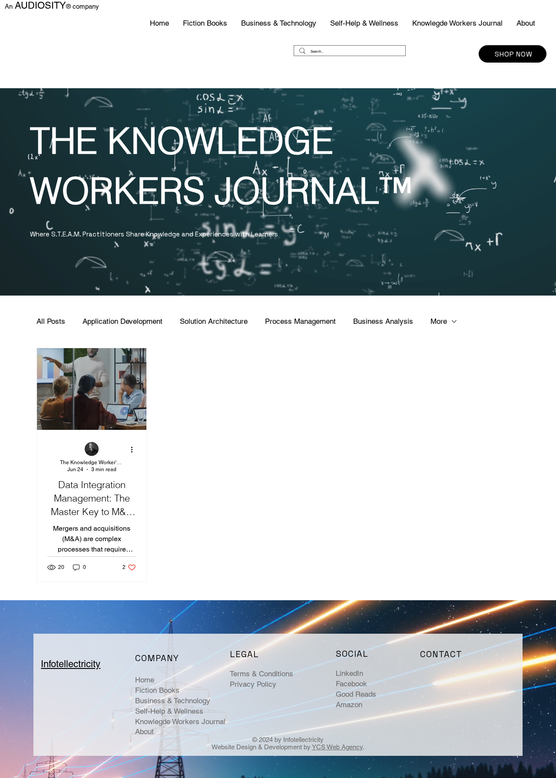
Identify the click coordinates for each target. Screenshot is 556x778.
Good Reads (356, 694)
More (438, 321)
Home (144, 679)
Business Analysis (383, 321)
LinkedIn (349, 673)
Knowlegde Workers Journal (180, 721)
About (144, 731)
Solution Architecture (214, 321)
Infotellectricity (70, 663)
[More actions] (134, 449)
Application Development (122, 321)
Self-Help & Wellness (169, 711)
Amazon (349, 704)
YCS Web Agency (337, 747)
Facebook (351, 683)
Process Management (300, 321)
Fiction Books (157, 690)
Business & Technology (172, 700)
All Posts (50, 321)
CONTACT (441, 654)
